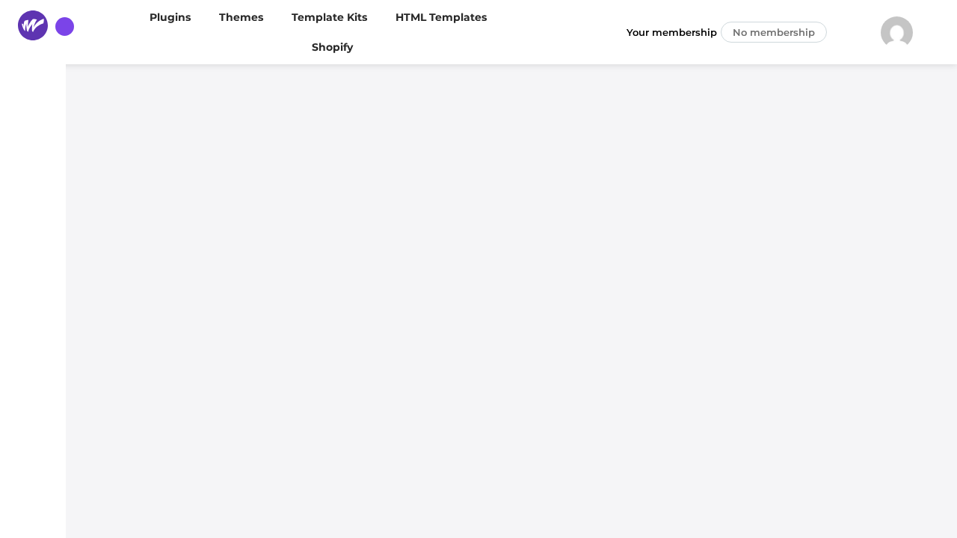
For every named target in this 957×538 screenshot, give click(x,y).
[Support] (32, 448)
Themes (241, 17)
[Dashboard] (32, 101)
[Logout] (32, 506)
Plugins (170, 17)
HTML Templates (441, 17)
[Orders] (32, 188)
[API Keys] (32, 361)
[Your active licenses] (32, 405)
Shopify (332, 47)
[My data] (32, 231)
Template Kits (329, 17)
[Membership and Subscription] (32, 145)
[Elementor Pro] (32, 318)
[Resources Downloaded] (32, 275)
